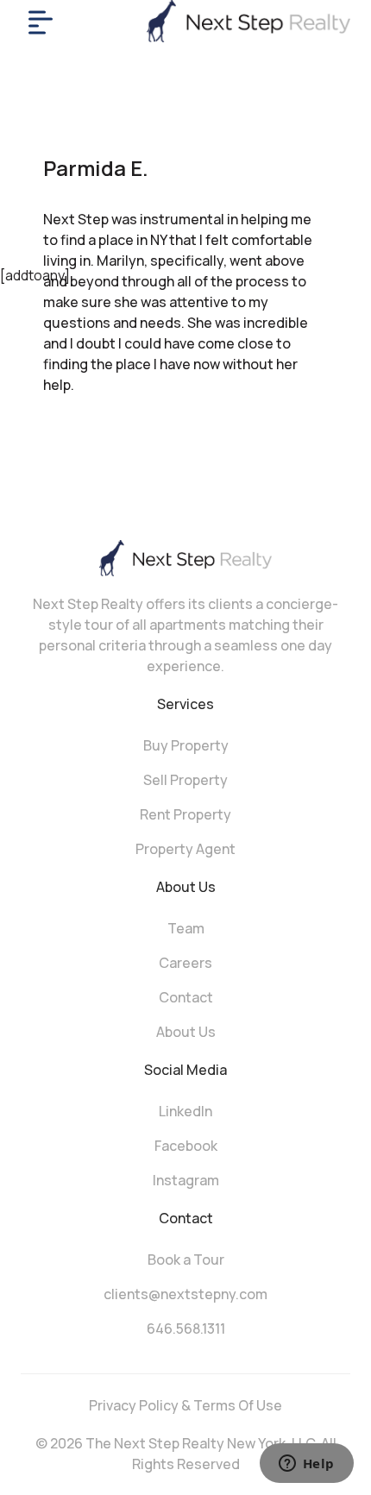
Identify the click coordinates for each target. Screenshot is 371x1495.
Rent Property (185, 814)
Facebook (185, 1145)
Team (185, 928)
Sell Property (185, 779)
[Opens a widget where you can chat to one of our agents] (306, 1464)
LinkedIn (185, 1111)
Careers (185, 962)
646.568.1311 (186, 1328)
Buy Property (186, 745)
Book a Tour (186, 1259)
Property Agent (185, 848)
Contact (186, 997)
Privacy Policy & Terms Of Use (185, 1405)
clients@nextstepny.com (185, 1294)
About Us (186, 1031)
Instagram (186, 1180)
